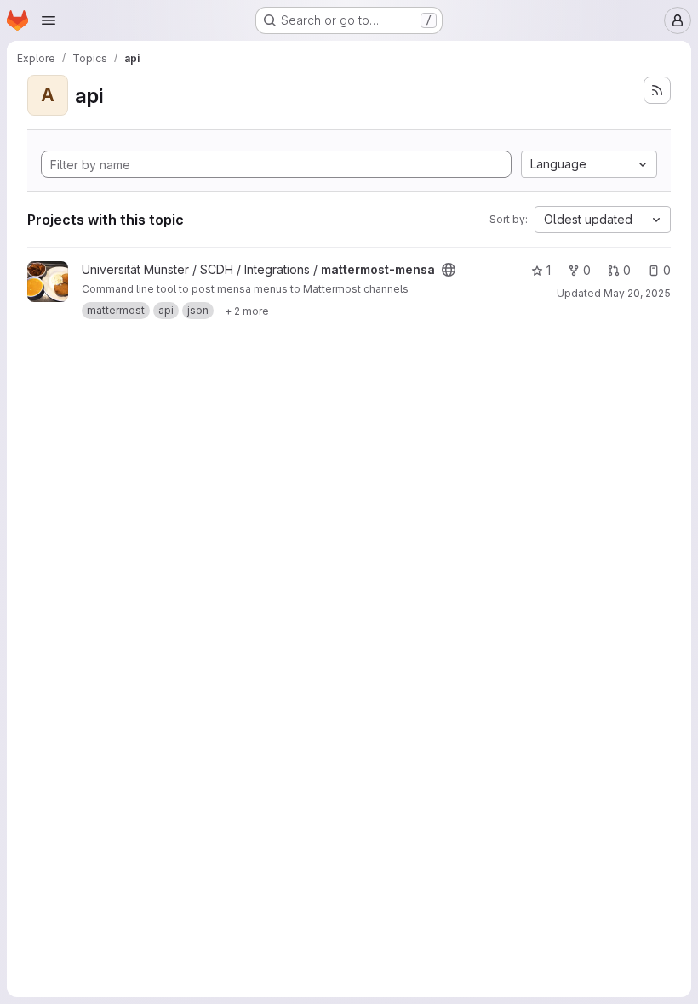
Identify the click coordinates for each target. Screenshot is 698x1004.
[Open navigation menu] (48, 20)
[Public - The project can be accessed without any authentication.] (448, 270)
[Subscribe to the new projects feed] (657, 90)
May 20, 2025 (637, 293)
